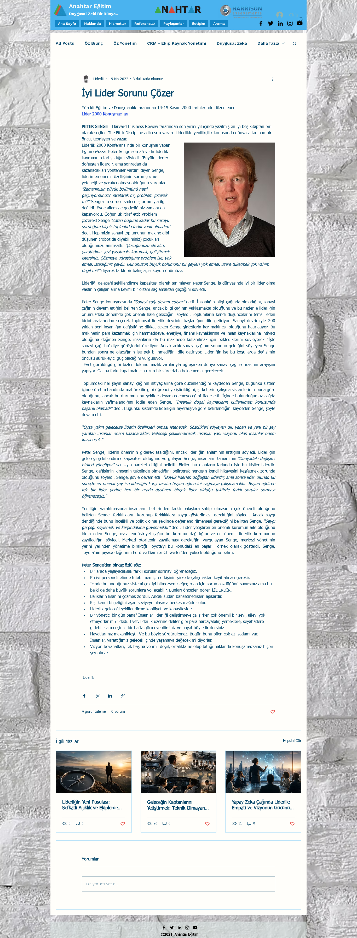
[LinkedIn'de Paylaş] (109, 695)
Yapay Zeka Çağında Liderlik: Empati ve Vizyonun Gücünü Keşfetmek (261, 805)
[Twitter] (270, 23)
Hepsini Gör (292, 741)
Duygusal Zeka (232, 43)
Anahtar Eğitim (90, 6)
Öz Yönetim (125, 43)
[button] (294, 43)
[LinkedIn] (280, 23)
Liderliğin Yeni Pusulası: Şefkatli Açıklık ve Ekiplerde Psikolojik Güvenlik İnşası (90, 805)
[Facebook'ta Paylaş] (84, 695)
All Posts (65, 43)
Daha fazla (268, 43)
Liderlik (88, 678)
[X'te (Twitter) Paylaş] (97, 695)
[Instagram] (289, 23)
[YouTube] (195, 927)
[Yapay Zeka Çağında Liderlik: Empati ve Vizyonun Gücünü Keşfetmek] (263, 772)
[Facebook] (260, 23)
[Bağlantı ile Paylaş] (122, 695)
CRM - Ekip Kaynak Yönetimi (176, 43)
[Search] (301, 19)
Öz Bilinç (94, 43)
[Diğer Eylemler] (272, 79)
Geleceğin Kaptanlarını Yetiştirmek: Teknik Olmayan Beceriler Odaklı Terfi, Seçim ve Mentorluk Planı (176, 805)
